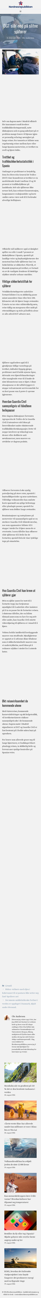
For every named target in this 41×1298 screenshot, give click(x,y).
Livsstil (8, 986)
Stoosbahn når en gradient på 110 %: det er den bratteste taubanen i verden (19, 1089)
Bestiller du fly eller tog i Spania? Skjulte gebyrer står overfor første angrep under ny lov (19, 1236)
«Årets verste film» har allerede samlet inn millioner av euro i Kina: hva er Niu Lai (20, 1126)
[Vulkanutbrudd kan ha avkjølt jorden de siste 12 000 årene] (20, 1156)
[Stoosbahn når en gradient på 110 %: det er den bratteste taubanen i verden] (20, 1080)
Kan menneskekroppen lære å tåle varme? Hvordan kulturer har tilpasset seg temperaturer (20, 1199)
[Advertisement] (20, 98)
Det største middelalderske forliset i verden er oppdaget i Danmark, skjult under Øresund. (20, 1004)
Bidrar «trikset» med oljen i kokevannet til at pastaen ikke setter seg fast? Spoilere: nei (20, 993)
